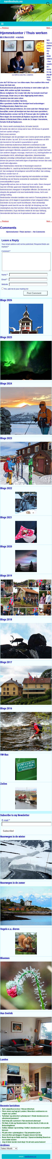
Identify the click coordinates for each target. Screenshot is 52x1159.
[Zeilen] (26, 798)
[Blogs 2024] (26, 411)
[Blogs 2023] (26, 463)
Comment (6, 251)
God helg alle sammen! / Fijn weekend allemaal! (21, 1121)
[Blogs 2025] (26, 360)
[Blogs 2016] (26, 731)
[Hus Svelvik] (26, 1036)
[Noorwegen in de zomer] (26, 905)
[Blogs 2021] (26, 532)
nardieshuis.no (13, 1)
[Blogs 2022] (26, 503)
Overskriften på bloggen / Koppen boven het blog (22, 1135)
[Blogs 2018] (26, 641)
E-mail (6, 820)
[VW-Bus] (26, 769)
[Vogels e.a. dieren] (26, 943)
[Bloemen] (26, 985)
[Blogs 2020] (26, 561)
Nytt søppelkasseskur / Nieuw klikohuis (18, 1109)
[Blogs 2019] (26, 597)
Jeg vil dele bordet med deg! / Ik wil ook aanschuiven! (23, 1142)
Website (5, 284)
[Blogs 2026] (26, 319)
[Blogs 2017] (26, 685)
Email (4, 280)
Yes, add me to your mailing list (15, 289)
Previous (4, 28)
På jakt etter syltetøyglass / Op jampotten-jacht (21, 1133)
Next (49, 28)
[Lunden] (26, 1082)
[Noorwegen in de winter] (26, 859)
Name (5, 275)
